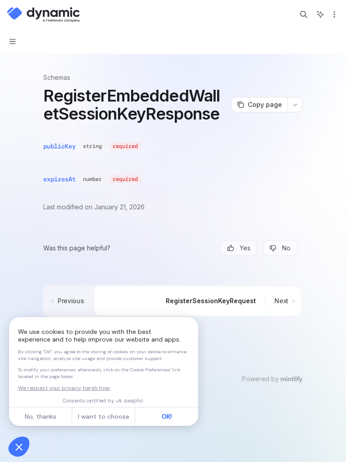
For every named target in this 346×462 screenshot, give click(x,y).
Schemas (56, 77)
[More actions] (334, 14)
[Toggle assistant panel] (320, 14)
